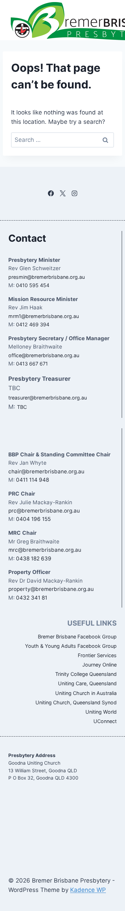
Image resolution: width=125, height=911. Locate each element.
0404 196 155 (33, 519)
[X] (62, 193)
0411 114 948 (32, 479)
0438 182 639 (33, 558)
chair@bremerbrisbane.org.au (46, 471)
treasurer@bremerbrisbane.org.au (47, 398)
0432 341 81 (31, 597)
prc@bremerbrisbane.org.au (44, 510)
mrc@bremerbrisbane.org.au (44, 550)
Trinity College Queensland (86, 674)
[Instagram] (74, 193)
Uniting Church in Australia (86, 693)
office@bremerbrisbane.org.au (43, 355)
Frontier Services (97, 655)
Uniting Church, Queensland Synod (76, 702)
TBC (22, 407)
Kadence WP (88, 889)
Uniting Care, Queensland (87, 683)
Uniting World (101, 712)
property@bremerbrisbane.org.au (51, 589)
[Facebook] (51, 193)
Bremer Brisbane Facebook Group (77, 636)
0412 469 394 (32, 324)
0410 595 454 (32, 285)
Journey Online (99, 665)
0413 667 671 (32, 364)
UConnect (105, 721)
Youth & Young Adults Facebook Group (71, 646)
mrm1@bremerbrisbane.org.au (43, 316)
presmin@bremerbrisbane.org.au (46, 277)
